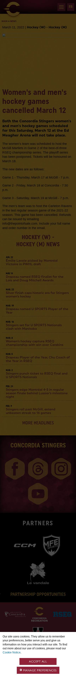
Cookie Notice (12, 652)
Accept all (38, 661)
